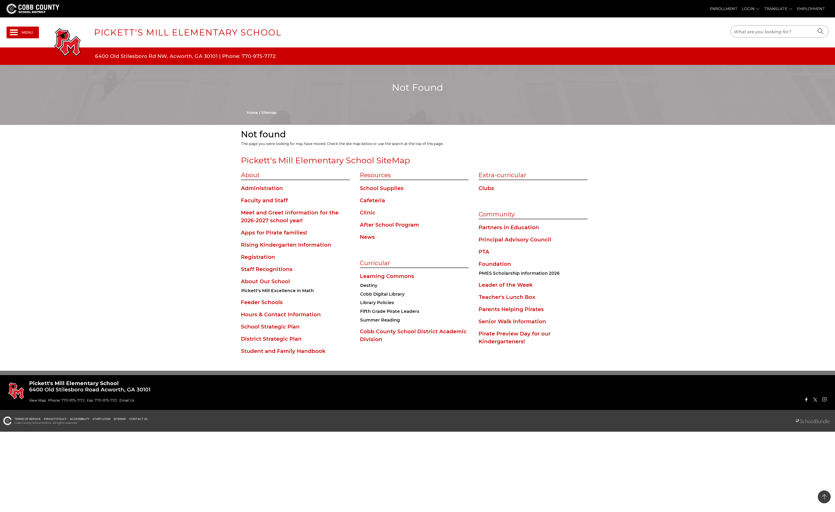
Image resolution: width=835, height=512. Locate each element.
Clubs (486, 188)
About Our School (265, 281)
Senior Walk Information (512, 321)
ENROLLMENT (723, 8)
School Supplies (382, 188)
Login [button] (748, 8)
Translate (775, 8)
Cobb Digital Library (382, 294)
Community (497, 214)
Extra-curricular (502, 175)
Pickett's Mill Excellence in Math (277, 290)
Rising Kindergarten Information (286, 245)
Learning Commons (387, 276)
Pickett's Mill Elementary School (187, 32)
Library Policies (377, 302)
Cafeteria (372, 200)
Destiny (368, 285)
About (250, 175)
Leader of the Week (506, 285)
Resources (375, 175)
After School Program (389, 225)
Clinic (367, 212)
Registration (258, 257)
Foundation (495, 264)
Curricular (375, 263)
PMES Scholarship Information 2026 (519, 273)
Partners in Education (509, 227)
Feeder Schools (262, 302)
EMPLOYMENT (811, 8)
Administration (262, 188)
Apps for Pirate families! (274, 232)
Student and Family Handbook (283, 351)
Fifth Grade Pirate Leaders (389, 311)
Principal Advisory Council (515, 239)
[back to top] (824, 496)
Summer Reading (380, 320)
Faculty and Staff (264, 200)
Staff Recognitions (266, 269)
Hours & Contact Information (281, 314)
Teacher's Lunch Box (507, 297)
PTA (484, 252)
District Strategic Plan (271, 339)
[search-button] (820, 31)
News (367, 237)
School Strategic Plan (270, 326)
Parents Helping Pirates (511, 309)
